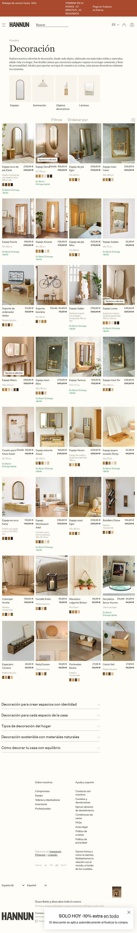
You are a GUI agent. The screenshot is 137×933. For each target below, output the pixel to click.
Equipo (39, 795)
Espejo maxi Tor (111, 380)
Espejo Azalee (110, 241)
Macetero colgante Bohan (78, 601)
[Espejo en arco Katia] (18, 497)
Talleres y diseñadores (47, 799)
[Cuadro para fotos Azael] (18, 427)
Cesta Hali (108, 664)
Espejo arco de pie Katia (10, 168)
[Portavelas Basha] (85, 641)
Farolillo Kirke (43, 599)
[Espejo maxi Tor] (119, 357)
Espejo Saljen (76, 308)
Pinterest (40, 854)
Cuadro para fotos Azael (9, 452)
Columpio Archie (7, 601)
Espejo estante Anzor (44, 452)
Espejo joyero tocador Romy (110, 452)
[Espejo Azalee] (119, 218)
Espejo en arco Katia (10, 522)
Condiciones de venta (84, 816)
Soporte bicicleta (40, 310)
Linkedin (52, 854)
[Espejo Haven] (85, 427)
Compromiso (42, 791)
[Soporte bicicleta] (52, 285)
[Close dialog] (129, 912)
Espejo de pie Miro (76, 243)
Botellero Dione (111, 520)
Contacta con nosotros (83, 793)
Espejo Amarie (44, 241)
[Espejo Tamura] (85, 357)
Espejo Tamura (77, 380)
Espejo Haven (77, 450)
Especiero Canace (7, 666)
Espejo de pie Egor (76, 168)
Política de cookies (81, 833)
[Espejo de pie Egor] (85, 143)
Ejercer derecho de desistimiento (84, 808)
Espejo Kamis (9, 241)
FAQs (78, 822)
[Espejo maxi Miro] (52, 357)
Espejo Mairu (9, 380)
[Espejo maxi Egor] (85, 497)
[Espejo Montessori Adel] (52, 497)
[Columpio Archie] (18, 576)
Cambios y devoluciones (82, 801)
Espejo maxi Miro (42, 382)
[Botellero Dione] (119, 497)
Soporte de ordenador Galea (8, 312)
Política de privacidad (81, 841)
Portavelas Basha (75, 666)
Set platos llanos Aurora (110, 601)
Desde (53, 166)
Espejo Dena (43, 166)
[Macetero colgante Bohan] (85, 576)
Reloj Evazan (43, 664)
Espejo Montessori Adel (42, 524)
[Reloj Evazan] (52, 641)
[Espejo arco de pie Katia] (18, 143)
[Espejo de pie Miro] (85, 218)
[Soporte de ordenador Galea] (18, 285)
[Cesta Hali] (119, 641)
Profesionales (43, 808)
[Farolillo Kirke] (52, 576)
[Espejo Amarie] (52, 218)
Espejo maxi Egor (76, 522)
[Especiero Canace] (18, 641)
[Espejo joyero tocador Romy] (119, 427)
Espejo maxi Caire (109, 168)
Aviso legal (81, 827)
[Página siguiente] (68, 695)
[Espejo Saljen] (85, 285)
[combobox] (14, 885)
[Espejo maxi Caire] (119, 143)
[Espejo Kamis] (18, 218)
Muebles (14, 40)
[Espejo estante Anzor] (52, 427)
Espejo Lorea (110, 308)
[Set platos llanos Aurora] (119, 576)
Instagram (55, 851)
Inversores (41, 804)
